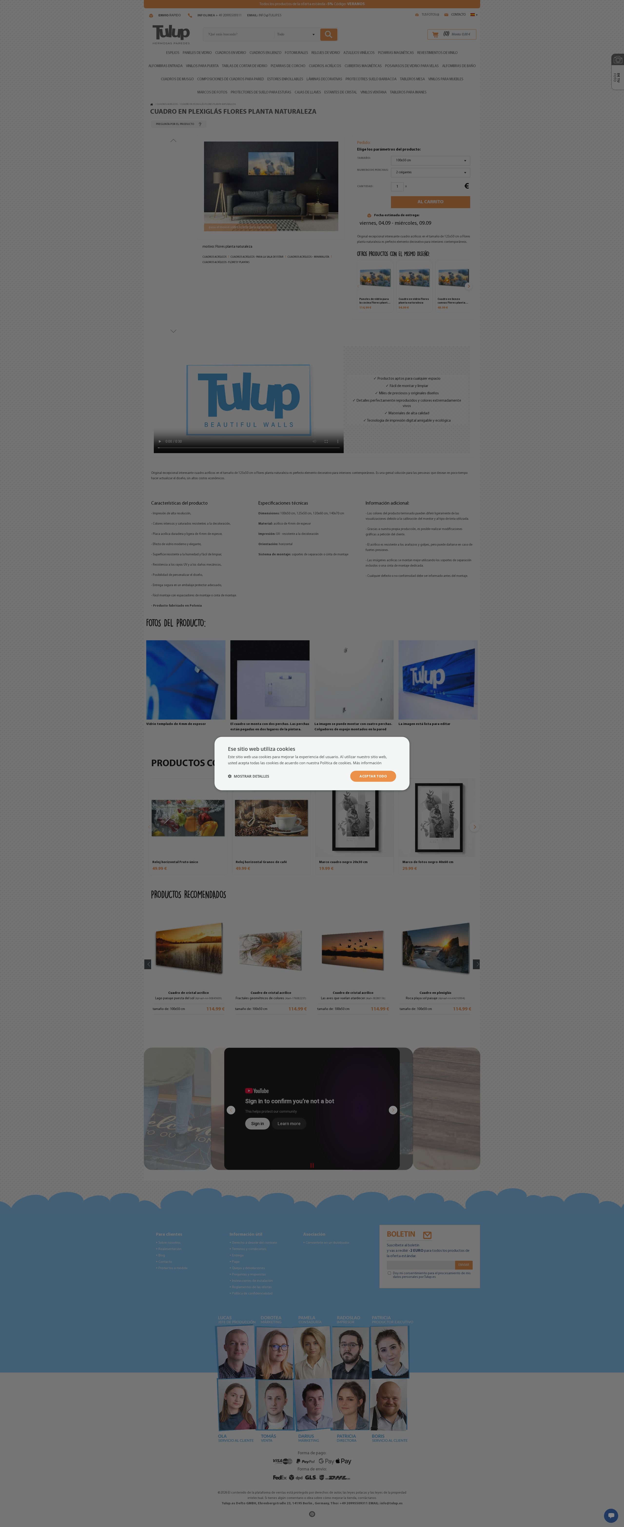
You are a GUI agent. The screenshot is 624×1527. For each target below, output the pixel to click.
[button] (248, 776)
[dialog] (312, 763)
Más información (367, 762)
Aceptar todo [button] (373, 776)
